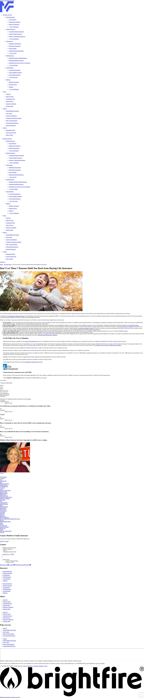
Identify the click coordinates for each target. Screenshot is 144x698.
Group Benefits (9, 67)
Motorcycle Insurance (14, 24)
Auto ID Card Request (11, 115)
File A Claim (9, 113)
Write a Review (9, 101)
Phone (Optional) (4, 391)
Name (1, 385)
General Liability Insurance (15, 34)
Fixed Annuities (12, 48)
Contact (5, 128)
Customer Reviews (10, 99)
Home (1, 264)
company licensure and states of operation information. (108, 345)
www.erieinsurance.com (32, 362)
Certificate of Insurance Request (13, 118)
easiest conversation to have (31, 341)
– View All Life (12, 53)
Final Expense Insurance (15, 46)
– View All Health (13, 65)
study (48, 322)
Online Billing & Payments (12, 111)
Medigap (11, 87)
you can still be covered (132, 325)
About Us (8, 94)
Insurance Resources (11, 125)
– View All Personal (14, 27)
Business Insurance (10, 29)
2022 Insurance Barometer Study (16, 316)
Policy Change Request (11, 120)
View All (2, 532)
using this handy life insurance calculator (47, 335)
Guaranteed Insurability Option (85, 328)
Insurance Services (7, 14)
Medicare (8, 79)
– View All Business (14, 39)
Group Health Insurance (14, 75)
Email (1, 388)
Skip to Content (3, 0)
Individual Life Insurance (15, 43)
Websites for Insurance (10, 697)
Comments (2, 396)
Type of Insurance (4, 393)
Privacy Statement (27, 666)
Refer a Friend (9, 135)
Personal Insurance (10, 17)
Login (45, 666)
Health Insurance (10, 55)
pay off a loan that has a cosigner (125, 326)
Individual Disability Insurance (16, 60)
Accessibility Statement (38, 666)
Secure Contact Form (11, 132)
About (4, 91)
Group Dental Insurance (14, 70)
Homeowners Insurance (14, 22)
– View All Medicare (14, 89)
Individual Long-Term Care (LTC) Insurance (19, 63)
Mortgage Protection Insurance (16, 51)
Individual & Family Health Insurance (18, 58)
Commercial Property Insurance (16, 31)
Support (5, 108)
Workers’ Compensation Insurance (17, 36)
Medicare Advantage (14, 82)
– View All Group (13, 77)
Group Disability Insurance (15, 72)
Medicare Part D (13, 84)
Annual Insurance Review (12, 123)
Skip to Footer (10, 0)
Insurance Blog (9, 106)
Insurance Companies (11, 103)
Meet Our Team (10, 96)
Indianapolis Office (10, 130)
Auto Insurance (12, 19)
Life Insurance (9, 41)
